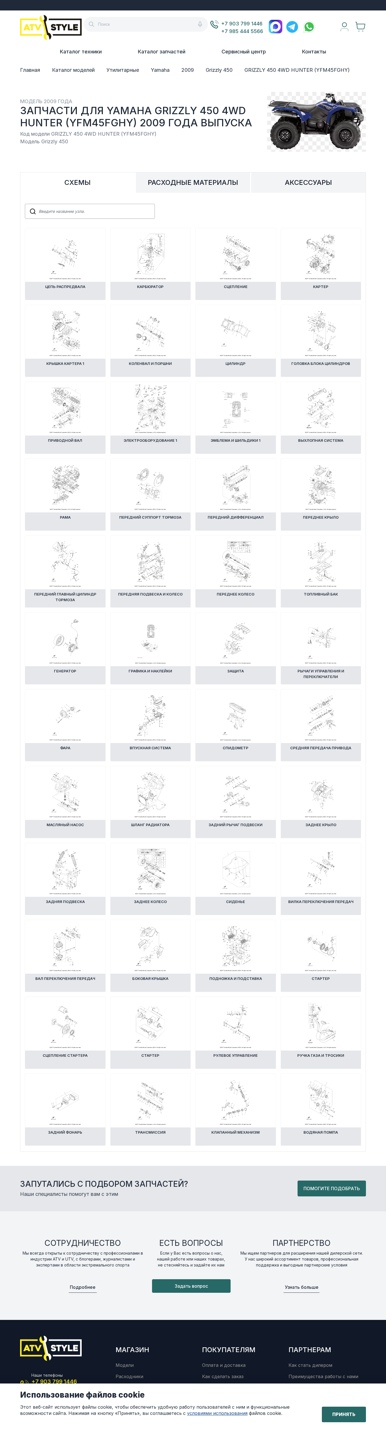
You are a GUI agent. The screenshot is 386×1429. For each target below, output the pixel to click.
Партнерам (310, 1350)
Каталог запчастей (161, 52)
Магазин (132, 1350)
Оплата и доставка (224, 1365)
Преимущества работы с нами (323, 1376)
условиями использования (217, 1413)
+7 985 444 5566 (242, 31)
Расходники (129, 1376)
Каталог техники (81, 52)
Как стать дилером (310, 1365)
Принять (343, 1414)
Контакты (314, 52)
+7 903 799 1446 (242, 24)
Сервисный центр (244, 52)
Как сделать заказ (223, 1376)
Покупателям (228, 1350)
